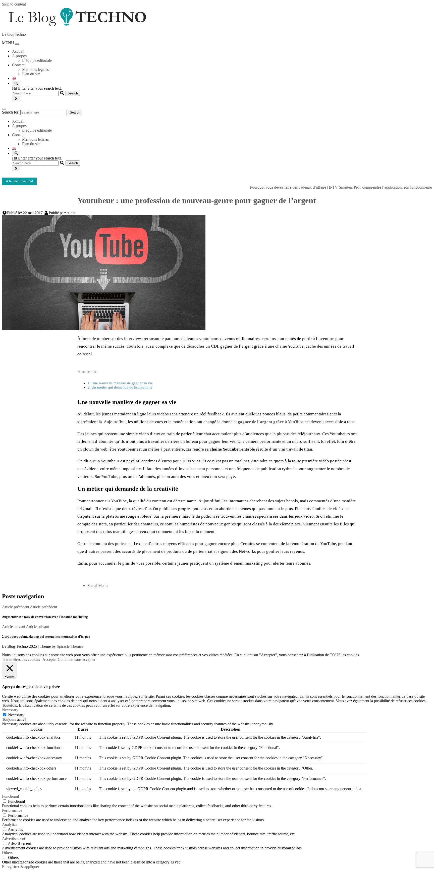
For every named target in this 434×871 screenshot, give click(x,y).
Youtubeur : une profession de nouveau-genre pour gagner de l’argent (196, 200)
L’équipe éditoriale (37, 60)
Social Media (97, 585)
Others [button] (7, 852)
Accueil (18, 51)
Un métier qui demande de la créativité (121, 387)
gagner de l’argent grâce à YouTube (271, 421)
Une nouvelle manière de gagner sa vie (122, 383)
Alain (71, 213)
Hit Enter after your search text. (37, 88)
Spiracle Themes (70, 646)
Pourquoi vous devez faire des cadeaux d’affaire (270, 187)
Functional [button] (10, 796)
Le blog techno (14, 34)
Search (75, 112)
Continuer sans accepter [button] (76, 659)
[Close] (16, 98)
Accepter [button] (49, 659)
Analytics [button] (9, 824)
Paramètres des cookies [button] (21, 659)
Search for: (10, 112)
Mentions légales (35, 69)
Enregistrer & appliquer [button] (20, 866)
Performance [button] (12, 810)
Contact (18, 65)
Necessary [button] (10, 710)
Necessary (16, 715)
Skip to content (14, 4)
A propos (19, 56)
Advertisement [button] (13, 838)
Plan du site (31, 74)
